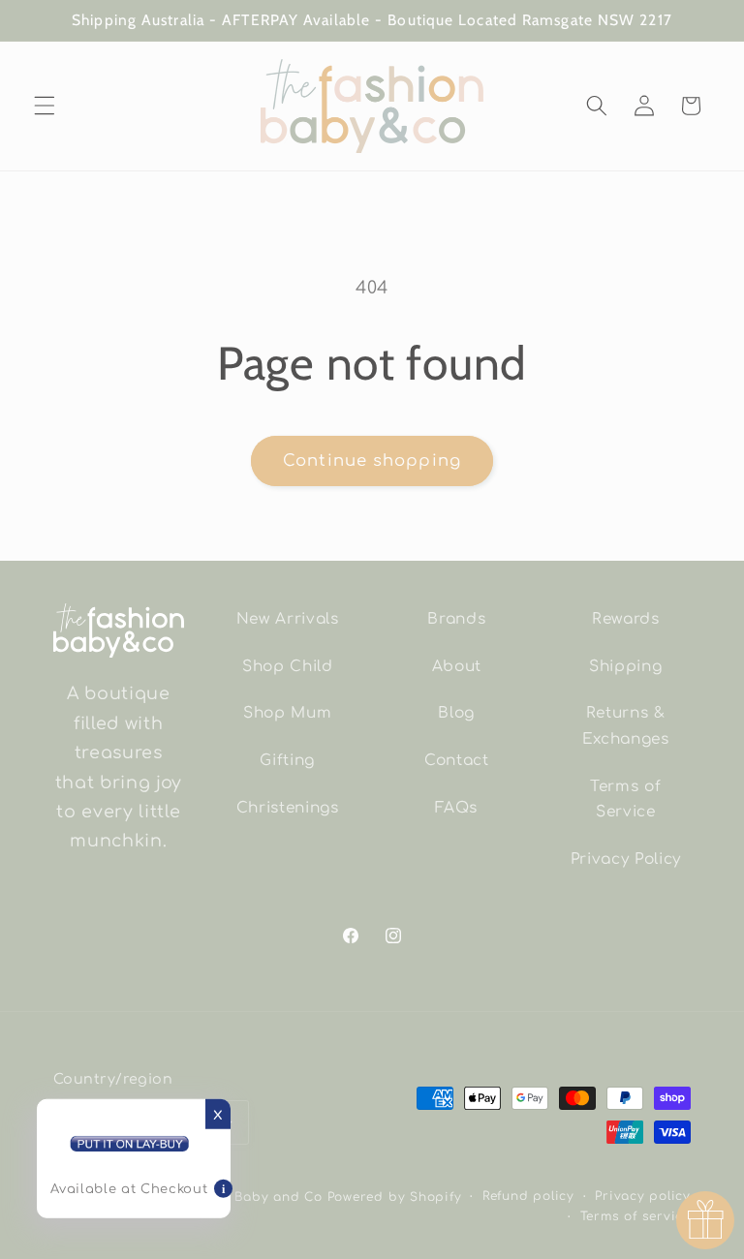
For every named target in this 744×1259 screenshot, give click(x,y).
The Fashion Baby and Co (234, 1197)
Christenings (287, 807)
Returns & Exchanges (625, 726)
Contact (456, 760)
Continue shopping (372, 460)
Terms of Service (625, 799)
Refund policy (528, 1196)
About (456, 666)
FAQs (456, 807)
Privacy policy (643, 1196)
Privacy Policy (626, 859)
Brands (456, 619)
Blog (456, 713)
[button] (44, 105)
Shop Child (287, 666)
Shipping (625, 666)
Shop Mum (287, 713)
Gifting (287, 760)
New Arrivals (287, 619)
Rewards (626, 619)
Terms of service (635, 1216)
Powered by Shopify (394, 1197)
